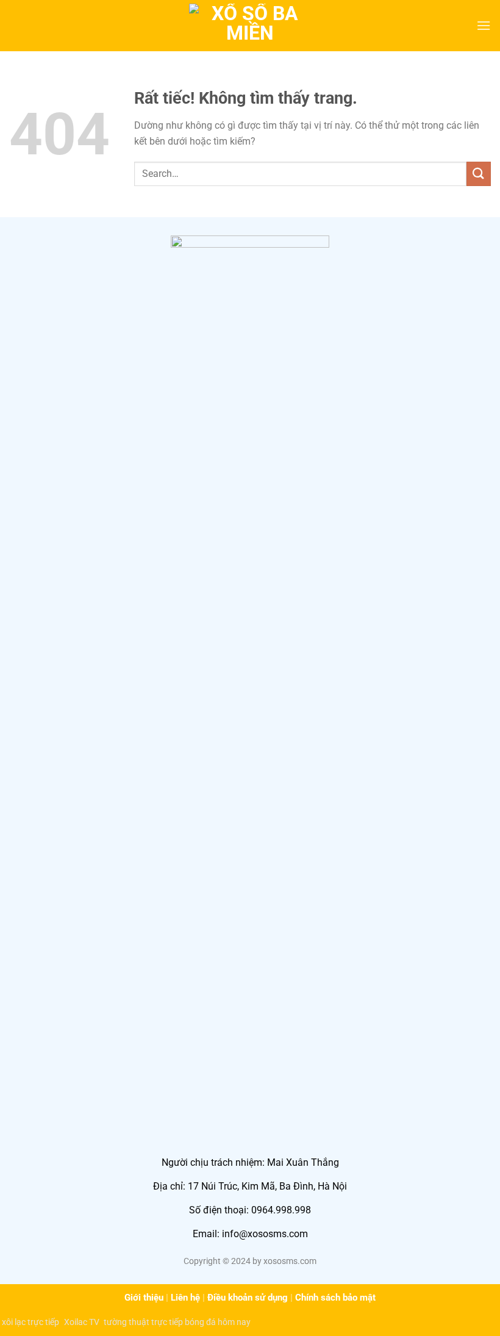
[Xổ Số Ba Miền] (250, 25)
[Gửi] (478, 173)
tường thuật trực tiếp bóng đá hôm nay (177, 1322)
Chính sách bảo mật (335, 1297)
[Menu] (483, 25)
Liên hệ (185, 1297)
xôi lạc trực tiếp (30, 1322)
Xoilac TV (81, 1322)
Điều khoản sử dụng (247, 1297)
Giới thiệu (143, 1297)
